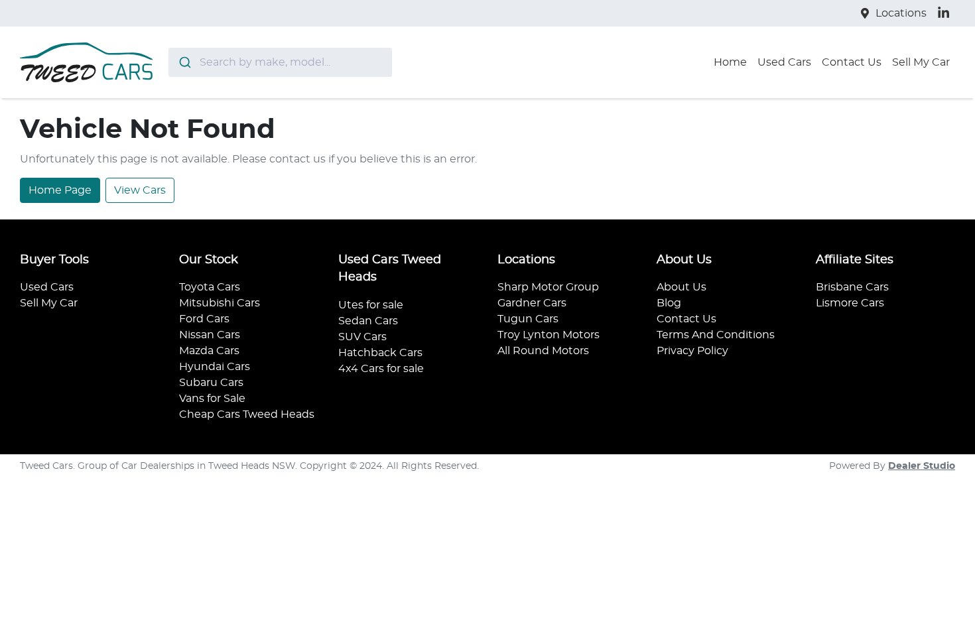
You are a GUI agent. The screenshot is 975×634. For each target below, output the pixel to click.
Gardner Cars (531, 303)
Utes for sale (370, 305)
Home (730, 62)
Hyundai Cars (214, 366)
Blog (669, 303)
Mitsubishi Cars (219, 303)
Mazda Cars (209, 351)
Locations (901, 13)
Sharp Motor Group (548, 287)
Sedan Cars (368, 321)
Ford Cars (204, 319)
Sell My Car (921, 62)
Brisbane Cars (852, 287)
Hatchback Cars (380, 353)
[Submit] (184, 62)
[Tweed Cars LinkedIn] (946, 13)
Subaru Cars (211, 382)
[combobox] (280, 62)
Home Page (60, 190)
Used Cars (784, 62)
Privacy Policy (692, 351)
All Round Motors (543, 351)
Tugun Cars (527, 319)
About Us (681, 287)
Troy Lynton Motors (548, 335)
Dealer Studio (921, 466)
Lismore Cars (850, 303)
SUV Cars (362, 337)
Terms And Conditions (716, 335)
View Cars (140, 190)
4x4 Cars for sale (381, 368)
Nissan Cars (209, 335)
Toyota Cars (209, 287)
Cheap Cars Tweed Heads (246, 414)
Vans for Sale (212, 398)
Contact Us (851, 62)
